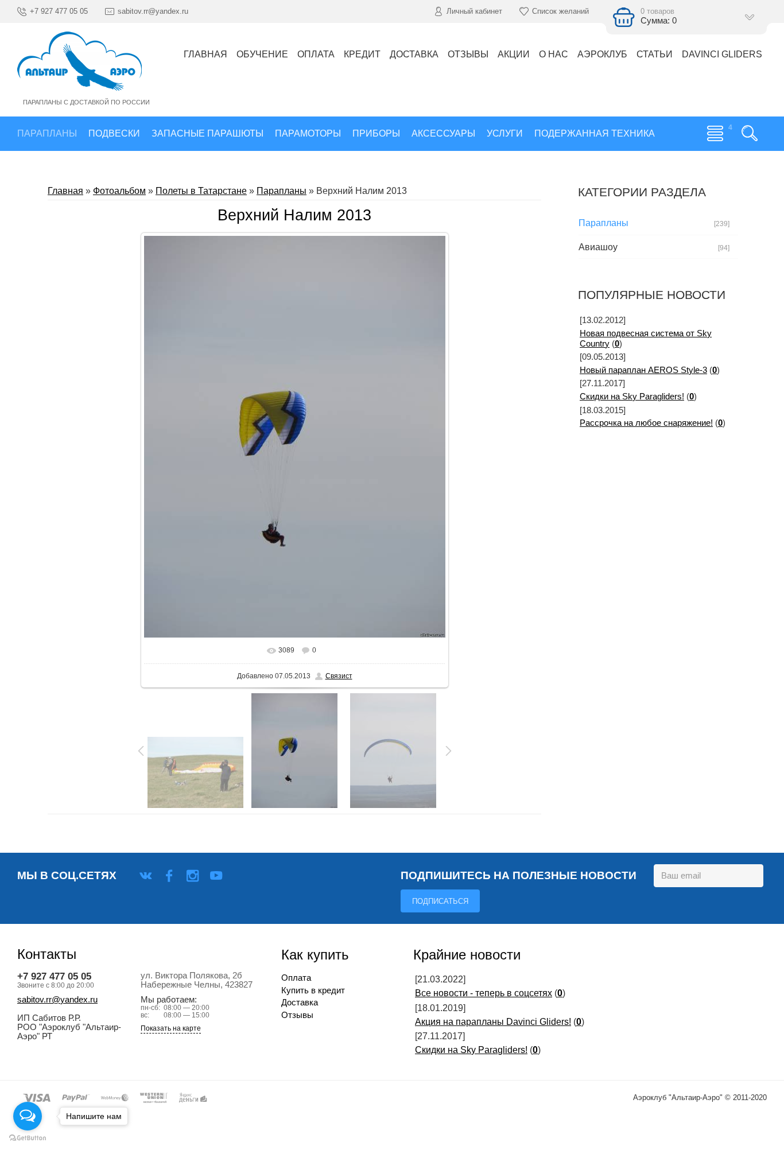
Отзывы (297, 1015)
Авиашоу (598, 247)
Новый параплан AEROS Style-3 (643, 370)
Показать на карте (171, 1028)
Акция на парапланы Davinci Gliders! (493, 1022)
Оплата (296, 977)
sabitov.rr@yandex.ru (57, 999)
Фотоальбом (119, 191)
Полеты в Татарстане (201, 191)
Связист (338, 676)
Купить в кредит (313, 990)
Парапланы (281, 191)
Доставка (299, 1002)
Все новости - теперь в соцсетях (483, 993)
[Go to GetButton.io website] (27, 1138)
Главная (65, 191)
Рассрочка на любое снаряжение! (646, 423)
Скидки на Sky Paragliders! (632, 396)
